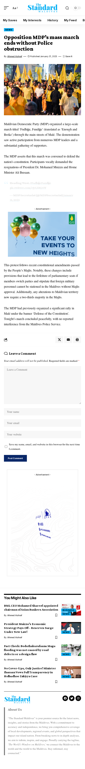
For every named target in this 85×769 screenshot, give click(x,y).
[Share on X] (59, 339)
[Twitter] (72, 698)
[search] (67, 8)
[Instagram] (78, 698)
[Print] (77, 339)
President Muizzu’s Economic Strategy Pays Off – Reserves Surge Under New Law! (29, 627)
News (8, 30)
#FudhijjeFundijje (40, 183)
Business (69, 610)
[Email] (68, 339)
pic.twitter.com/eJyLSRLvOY (28, 187)
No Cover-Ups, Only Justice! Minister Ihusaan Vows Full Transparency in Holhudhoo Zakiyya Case (30, 672)
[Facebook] (65, 698)
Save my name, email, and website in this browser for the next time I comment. (44, 447)
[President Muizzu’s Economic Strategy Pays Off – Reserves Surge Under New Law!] (71, 628)
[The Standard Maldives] (42, 7)
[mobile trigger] (7, 7)
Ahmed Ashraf (14, 56)
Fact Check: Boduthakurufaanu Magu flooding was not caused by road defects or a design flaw (29, 650)
